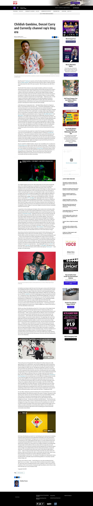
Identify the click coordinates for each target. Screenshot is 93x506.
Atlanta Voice (70, 252)
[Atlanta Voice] (71, 244)
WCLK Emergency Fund (70, 336)
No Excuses (49, 246)
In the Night (43, 245)
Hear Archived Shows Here (71, 145)
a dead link (27, 294)
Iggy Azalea (20, 115)
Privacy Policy (52, 495)
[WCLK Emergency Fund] (71, 323)
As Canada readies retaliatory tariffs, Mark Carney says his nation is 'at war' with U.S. (70, 227)
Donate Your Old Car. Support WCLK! (70, 303)
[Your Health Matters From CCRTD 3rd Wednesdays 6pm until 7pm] (71, 118)
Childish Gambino (24, 82)
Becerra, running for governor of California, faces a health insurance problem (69, 194)
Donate (77, 2)
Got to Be (27, 245)
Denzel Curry (40, 148)
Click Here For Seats (70, 41)
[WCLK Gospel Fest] (71, 28)
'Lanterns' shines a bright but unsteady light (70, 222)
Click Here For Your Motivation (70, 75)
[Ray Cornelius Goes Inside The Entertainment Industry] (71, 265)
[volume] (18, 8)
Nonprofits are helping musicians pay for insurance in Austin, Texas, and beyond (70, 189)
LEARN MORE (71, 307)
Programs (15, 11)
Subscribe (64, 11)
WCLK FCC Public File (68, 495)
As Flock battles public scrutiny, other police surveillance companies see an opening (70, 216)
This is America (40, 226)
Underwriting (56, 11)
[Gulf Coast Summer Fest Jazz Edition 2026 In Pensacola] (71, 88)
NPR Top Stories (20, 472)
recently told (50, 132)
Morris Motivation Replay (71, 65)
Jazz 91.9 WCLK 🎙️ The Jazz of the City (70, 174)
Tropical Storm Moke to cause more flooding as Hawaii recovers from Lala (70, 200)
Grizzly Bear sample (27, 213)
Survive (51, 243)
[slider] (19, 7)
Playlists (21, 11)
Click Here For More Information (70, 105)
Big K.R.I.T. (51, 113)
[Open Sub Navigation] (23, 11)
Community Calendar (30, 11)
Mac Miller (46, 113)
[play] (14, 8)
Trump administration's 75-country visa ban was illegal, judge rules (70, 211)
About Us (69, 11)
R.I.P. (29, 194)
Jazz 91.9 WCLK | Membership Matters (46, 13)
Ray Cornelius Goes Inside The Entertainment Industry (71, 276)
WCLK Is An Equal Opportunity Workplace (41, 498)
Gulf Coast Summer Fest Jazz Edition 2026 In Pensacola (70, 100)
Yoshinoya (27, 81)
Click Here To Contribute (70, 339)
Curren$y (20, 149)
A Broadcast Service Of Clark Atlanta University (42, 496)
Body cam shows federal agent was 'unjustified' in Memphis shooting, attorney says (69, 205)
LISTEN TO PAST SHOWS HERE (70, 283)
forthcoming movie (23, 145)
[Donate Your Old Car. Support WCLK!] (71, 294)
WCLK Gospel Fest (71, 39)
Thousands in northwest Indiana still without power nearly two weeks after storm (70, 183)
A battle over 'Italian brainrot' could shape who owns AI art (69, 233)
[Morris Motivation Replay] (71, 54)
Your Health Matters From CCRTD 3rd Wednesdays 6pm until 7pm (70, 131)
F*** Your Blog (31, 197)
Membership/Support (46, 11)
